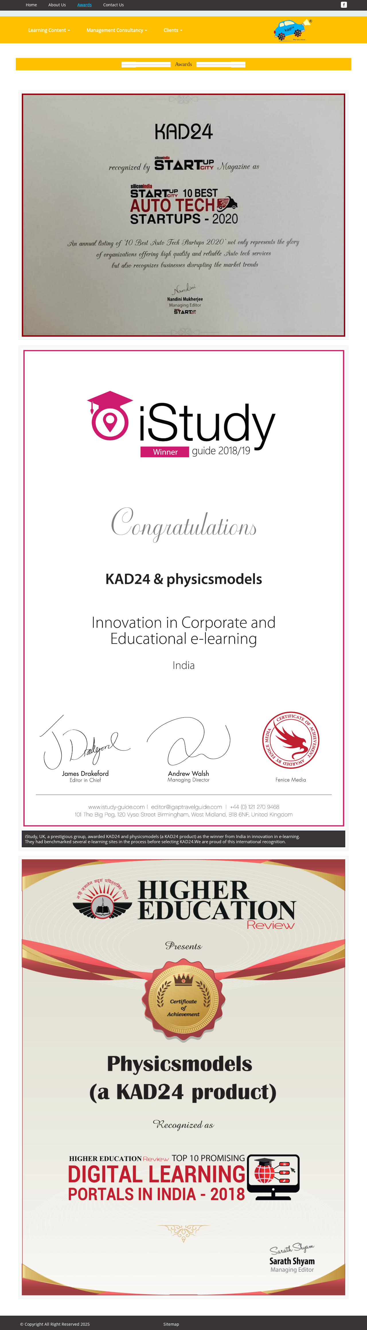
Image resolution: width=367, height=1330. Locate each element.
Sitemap (171, 1324)
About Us (57, 4)
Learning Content (47, 30)
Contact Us (113, 4)
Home (31, 4)
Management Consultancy (115, 30)
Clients (171, 30)
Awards (84, 4)
